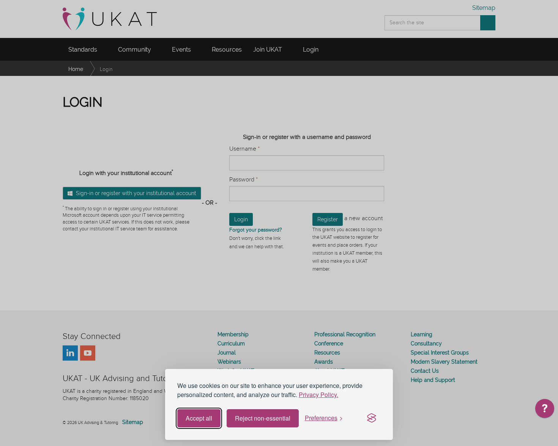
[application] (544, 410)
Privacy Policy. (318, 394)
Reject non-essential (262, 418)
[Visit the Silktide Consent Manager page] (372, 418)
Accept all (199, 418)
